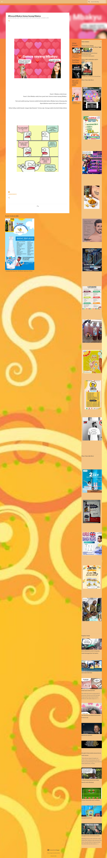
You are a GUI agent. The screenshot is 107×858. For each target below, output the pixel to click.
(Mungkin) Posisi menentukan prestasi (90, 835)
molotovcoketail (57, 852)
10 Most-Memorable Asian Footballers (90, 800)
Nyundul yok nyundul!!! (86, 735)
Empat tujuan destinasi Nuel (88, 690)
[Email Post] (9, 192)
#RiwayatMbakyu (12, 194)
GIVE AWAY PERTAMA (86, 672)
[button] (9, 21)
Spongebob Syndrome (86, 818)
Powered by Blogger (54, 850)
